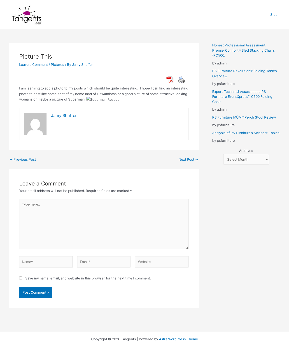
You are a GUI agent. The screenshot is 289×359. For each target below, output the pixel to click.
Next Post (188, 159)
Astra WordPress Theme (178, 339)
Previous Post (22, 159)
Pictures (57, 64)
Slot (273, 14)
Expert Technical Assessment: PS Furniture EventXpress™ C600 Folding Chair (242, 96)
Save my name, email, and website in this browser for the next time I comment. (88, 278)
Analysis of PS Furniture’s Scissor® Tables (246, 133)
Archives (246, 151)
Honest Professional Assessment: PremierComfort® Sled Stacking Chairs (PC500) (243, 50)
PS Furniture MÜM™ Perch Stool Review (244, 117)
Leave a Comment (33, 64)
